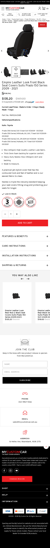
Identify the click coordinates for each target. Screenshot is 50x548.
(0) (47, 9)
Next (28, 279)
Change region (17, 479)
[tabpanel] (17, 302)
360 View (16, 75)
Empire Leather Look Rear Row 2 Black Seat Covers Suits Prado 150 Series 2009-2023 (15, 313)
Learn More (39, 102)
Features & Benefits (15, 236)
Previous (22, 279)
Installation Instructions (19, 255)
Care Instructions (14, 246)
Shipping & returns (14, 265)
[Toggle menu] (2, 8)
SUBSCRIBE (25, 380)
